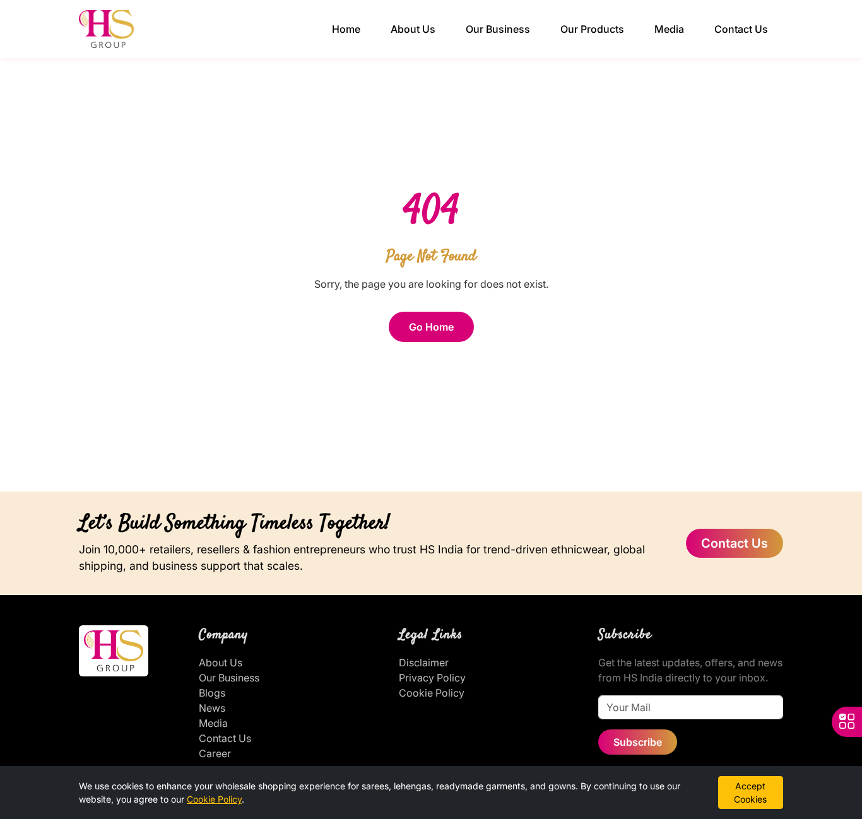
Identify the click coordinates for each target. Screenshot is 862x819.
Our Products (592, 29)
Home (346, 29)
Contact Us (741, 29)
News (212, 708)
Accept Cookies (750, 792)
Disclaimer (424, 662)
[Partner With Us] (847, 722)
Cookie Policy (431, 692)
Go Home (431, 327)
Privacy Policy (432, 677)
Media (669, 29)
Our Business (498, 29)
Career (215, 753)
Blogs (212, 692)
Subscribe (637, 742)
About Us (413, 29)
